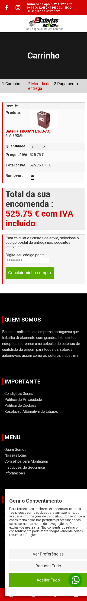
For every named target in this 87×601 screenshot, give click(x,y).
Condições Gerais (18, 393)
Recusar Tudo (48, 565)
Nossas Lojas (15, 455)
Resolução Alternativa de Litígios (31, 411)
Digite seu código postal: (26, 255)
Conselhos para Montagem (26, 461)
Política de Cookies (20, 405)
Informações (14, 473)
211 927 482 (63, 4)
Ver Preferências (48, 554)
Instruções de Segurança (24, 467)
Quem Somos (15, 449)
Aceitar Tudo (48, 580)
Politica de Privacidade (23, 399)
